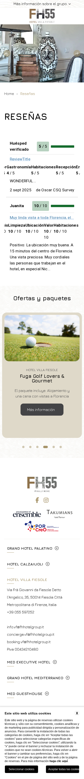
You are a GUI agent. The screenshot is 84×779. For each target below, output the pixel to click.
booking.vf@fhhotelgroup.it (29, 642)
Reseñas (27, 93)
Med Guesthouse (24, 693)
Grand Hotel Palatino (29, 548)
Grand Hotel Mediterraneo (35, 678)
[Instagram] (46, 500)
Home (9, 93)
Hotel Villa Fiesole (27, 579)
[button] (7, 53)
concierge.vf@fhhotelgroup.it (30, 634)
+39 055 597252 (20, 612)
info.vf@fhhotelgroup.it (25, 627)
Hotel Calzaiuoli (25, 564)
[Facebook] (37, 500)
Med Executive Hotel (28, 662)
